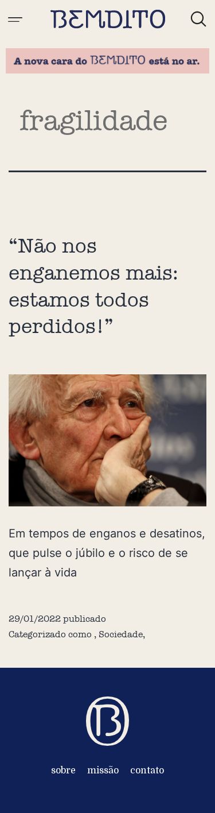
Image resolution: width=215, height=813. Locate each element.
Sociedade (121, 634)
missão (103, 770)
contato (147, 770)
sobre (63, 770)
